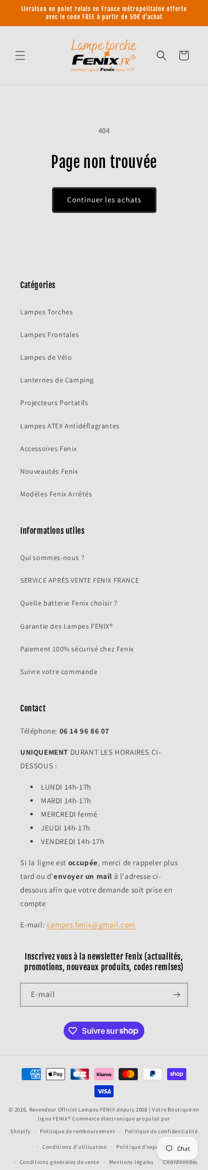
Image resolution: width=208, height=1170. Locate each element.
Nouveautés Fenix (49, 471)
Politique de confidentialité (161, 1131)
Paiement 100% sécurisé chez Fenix (77, 648)
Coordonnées (180, 1161)
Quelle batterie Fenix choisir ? (69, 602)
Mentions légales (131, 1161)
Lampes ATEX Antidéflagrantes (70, 425)
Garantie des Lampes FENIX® (66, 626)
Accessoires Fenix (48, 448)
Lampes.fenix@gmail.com (91, 924)
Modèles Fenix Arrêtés (56, 493)
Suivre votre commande (59, 671)
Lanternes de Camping (57, 379)
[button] (20, 55)
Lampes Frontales (49, 334)
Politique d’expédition (145, 1146)
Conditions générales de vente (59, 1161)
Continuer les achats (104, 199)
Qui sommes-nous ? (52, 557)
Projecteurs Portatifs (54, 402)
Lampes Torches (46, 311)
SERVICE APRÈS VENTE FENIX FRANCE (79, 580)
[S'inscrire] (176, 995)
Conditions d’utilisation (74, 1146)
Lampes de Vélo (46, 357)
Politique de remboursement (77, 1131)
